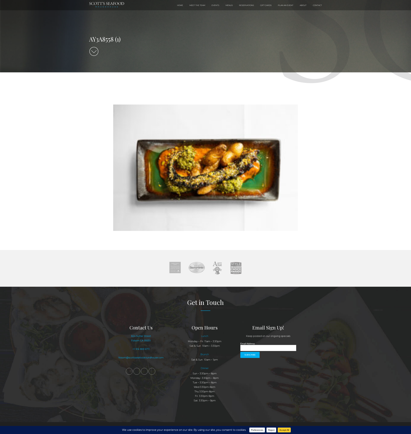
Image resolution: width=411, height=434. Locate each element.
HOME (180, 5)
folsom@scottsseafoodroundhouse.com (141, 357)
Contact (317, 5)
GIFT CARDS (265, 5)
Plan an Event (285, 5)
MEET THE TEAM (197, 5)
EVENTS (215, 5)
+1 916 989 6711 (141, 349)
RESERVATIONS (246, 5)
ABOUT (303, 5)
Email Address (247, 343)
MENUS (229, 5)
